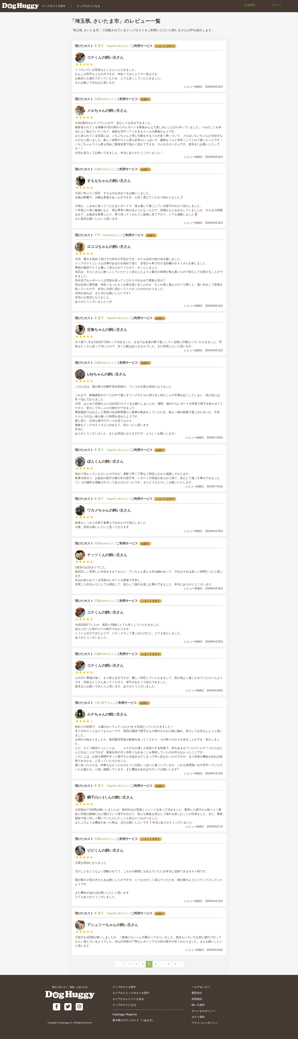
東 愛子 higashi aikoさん (111, 45)
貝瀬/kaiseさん (104, 99)
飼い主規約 (198, 1004)
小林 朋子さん (103, 702)
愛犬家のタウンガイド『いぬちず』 (134, 1020)
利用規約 (197, 998)
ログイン (276, 4)
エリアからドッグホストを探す (131, 992)
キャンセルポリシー (203, 1010)
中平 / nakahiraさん (107, 235)
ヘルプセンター (201, 987)
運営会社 (197, 992)
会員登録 (249, 4)
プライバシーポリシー (205, 1022)
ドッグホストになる (88, 6)
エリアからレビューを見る (128, 998)
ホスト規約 (198, 1016)
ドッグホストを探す (54, 6)
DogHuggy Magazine (125, 1014)
